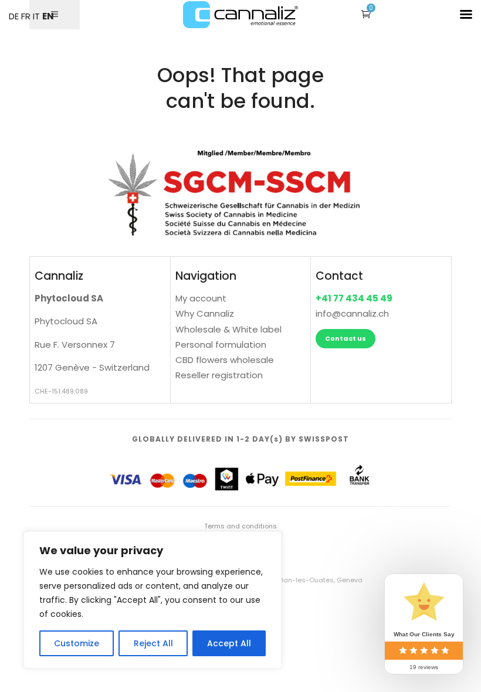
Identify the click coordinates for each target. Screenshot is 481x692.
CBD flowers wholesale (224, 360)
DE (14, 16)
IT (36, 16)
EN (48, 16)
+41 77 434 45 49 (354, 298)
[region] (152, 600)
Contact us (345, 338)
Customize (76, 643)
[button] (366, 14)
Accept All (229, 643)
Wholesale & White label (228, 329)
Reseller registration (219, 375)
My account (200, 298)
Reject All (153, 643)
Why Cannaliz (204, 313)
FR (26, 16)
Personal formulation (220, 344)
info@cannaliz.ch (352, 313)
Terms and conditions (240, 526)
